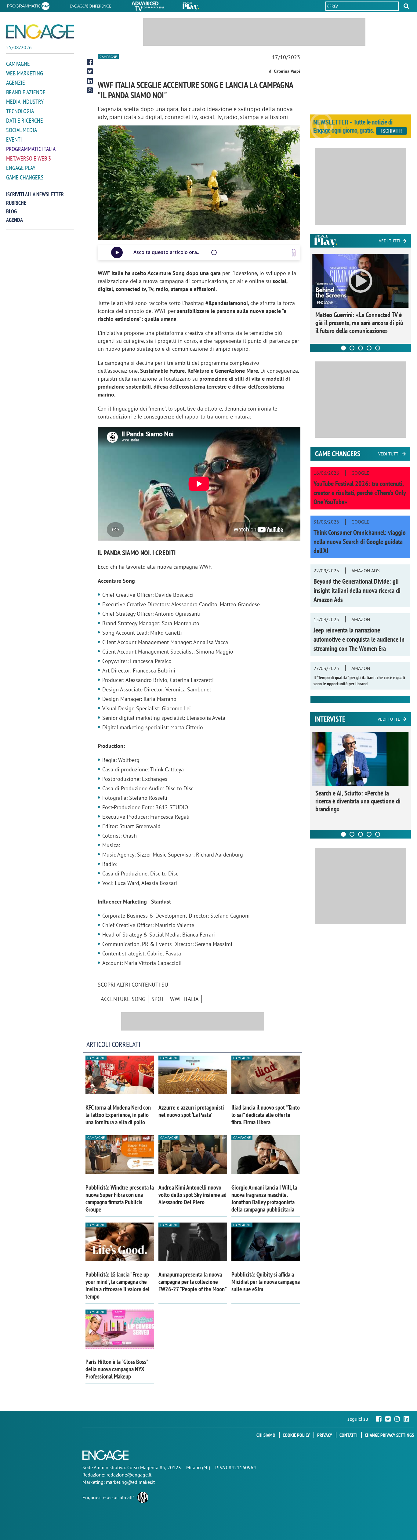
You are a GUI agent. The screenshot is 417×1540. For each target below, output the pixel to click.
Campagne (18, 64)
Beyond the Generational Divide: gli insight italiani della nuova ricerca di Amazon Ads (357, 590)
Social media (21, 130)
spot (157, 998)
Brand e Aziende (25, 92)
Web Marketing (24, 73)
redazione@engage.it (129, 1475)
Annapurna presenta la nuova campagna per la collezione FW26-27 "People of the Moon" (192, 1282)
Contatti (348, 1435)
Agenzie (15, 83)
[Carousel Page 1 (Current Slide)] (343, 348)
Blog (11, 211)
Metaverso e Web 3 (28, 158)
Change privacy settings (389, 1435)
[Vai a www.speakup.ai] (294, 252)
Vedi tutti (389, 241)
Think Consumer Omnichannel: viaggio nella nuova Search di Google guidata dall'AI (360, 541)
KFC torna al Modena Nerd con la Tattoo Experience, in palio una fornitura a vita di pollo (118, 1115)
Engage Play (20, 168)
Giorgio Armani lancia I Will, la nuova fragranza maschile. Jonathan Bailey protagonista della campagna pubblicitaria (264, 1198)
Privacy (324, 1435)
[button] (406, 6)
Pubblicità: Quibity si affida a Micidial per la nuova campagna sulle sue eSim (265, 1282)
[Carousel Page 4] (369, 348)
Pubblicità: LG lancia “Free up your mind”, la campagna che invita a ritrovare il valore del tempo (117, 1285)
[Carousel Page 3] (360, 348)
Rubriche (16, 202)
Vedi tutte (389, 719)
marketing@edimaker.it (130, 1482)
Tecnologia (20, 111)
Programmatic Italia (31, 149)
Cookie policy (296, 1435)
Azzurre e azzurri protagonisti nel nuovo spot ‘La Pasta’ (191, 1111)
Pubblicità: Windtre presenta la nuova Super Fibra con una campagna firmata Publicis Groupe (119, 1198)
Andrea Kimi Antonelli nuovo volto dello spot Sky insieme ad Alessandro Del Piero (192, 1195)
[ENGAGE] (40, 31)
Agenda (14, 219)
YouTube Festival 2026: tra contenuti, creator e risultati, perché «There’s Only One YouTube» (360, 492)
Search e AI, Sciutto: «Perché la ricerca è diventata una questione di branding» (358, 801)
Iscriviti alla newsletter (35, 194)
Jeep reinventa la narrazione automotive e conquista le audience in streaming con (359, 639)
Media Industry (25, 102)
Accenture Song (123, 998)
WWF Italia (184, 998)
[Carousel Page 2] (352, 348)
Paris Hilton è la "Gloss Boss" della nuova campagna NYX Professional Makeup (116, 1369)
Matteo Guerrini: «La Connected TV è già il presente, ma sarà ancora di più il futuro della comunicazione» (359, 322)
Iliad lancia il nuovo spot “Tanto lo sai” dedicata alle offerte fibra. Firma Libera (265, 1115)
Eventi (14, 139)
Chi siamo (265, 1435)
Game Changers (25, 177)
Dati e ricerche (24, 121)
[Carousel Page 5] (377, 348)
